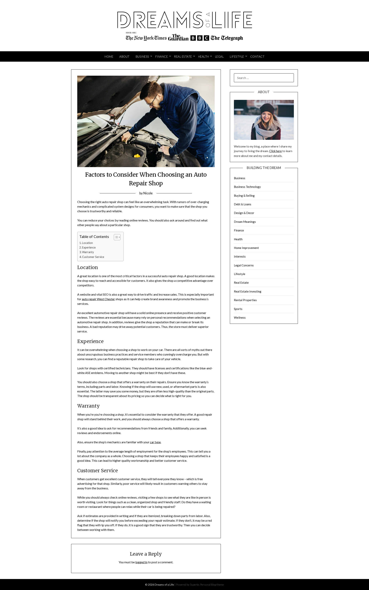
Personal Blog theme (212, 584)
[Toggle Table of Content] (115, 237)
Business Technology (247, 186)
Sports (238, 309)
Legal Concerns (244, 265)
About (124, 56)
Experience (89, 247)
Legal (219, 56)
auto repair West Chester (98, 299)
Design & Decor (244, 213)
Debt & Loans (242, 204)
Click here (275, 151)
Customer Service (93, 257)
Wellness (240, 317)
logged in (141, 562)
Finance (161, 56)
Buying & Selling (244, 195)
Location (87, 242)
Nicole (148, 193)
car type (155, 442)
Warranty (88, 252)
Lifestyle (237, 56)
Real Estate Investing (247, 291)
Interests (240, 256)
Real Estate (183, 56)
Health (203, 56)
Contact (257, 56)
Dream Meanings (245, 221)
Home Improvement (246, 247)
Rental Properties (245, 300)
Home (109, 56)
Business (142, 56)
